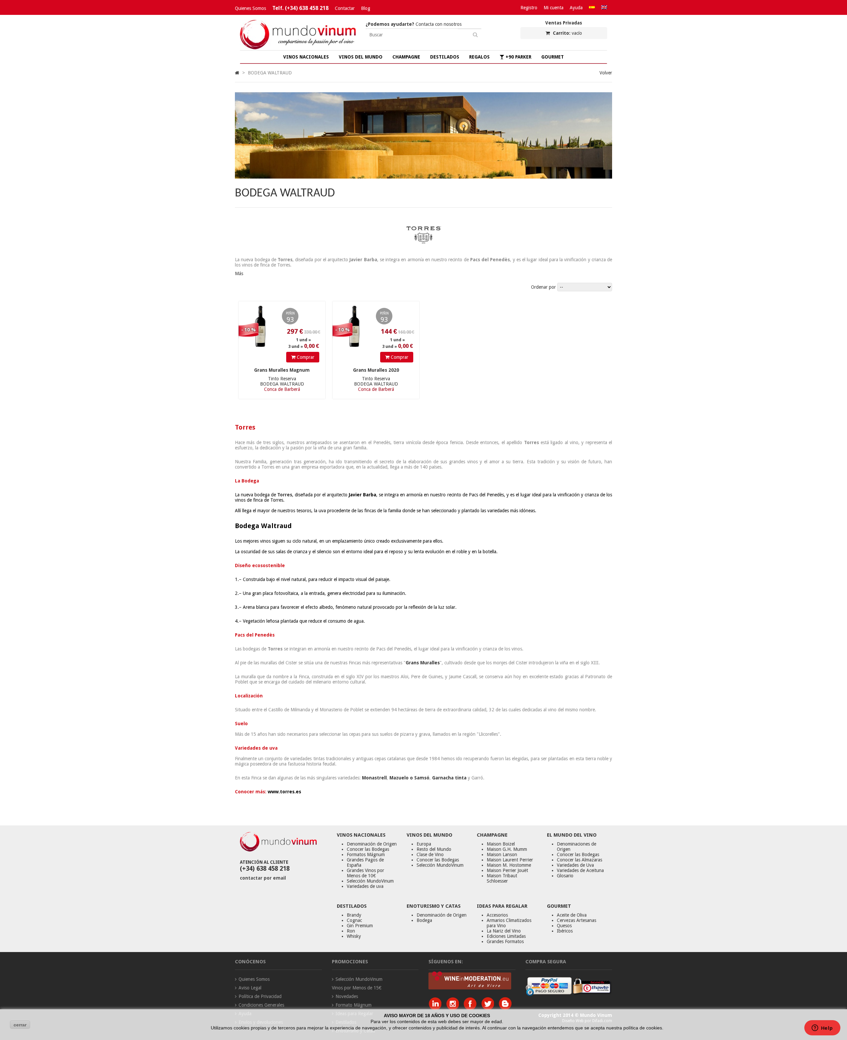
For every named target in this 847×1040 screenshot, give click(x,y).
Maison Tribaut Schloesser (502, 878)
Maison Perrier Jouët (507, 870)
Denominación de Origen (372, 844)
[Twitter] (489, 1008)
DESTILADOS (444, 57)
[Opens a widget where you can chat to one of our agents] (822, 1028)
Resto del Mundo (434, 849)
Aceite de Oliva (572, 915)
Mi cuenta (553, 7)
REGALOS (479, 57)
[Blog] (505, 1008)
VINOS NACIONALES (306, 57)
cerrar (20, 1024)
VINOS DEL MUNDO (360, 57)
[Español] (592, 7)
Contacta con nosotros (414, 24)
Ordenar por (543, 287)
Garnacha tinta (449, 777)
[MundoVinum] (298, 47)
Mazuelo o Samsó (409, 777)
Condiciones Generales (261, 1005)
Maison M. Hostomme (509, 865)
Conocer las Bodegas (368, 849)
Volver (606, 72)
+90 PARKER (517, 57)
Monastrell (374, 777)
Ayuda (576, 7)
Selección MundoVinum (370, 881)
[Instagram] (454, 1008)
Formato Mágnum (353, 1005)
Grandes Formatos (505, 941)
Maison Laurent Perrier (510, 859)
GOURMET (552, 57)
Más (239, 273)
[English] (604, 7)
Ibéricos (565, 931)
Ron (351, 931)
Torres (284, 494)
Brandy (354, 915)
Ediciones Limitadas (506, 936)
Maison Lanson (502, 854)
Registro (528, 7)
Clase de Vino (430, 854)
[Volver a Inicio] (237, 72)
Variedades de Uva (575, 865)
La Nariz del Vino (504, 931)
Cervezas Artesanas (576, 920)
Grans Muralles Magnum (282, 370)
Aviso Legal (250, 987)
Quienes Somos (250, 8)
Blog (365, 8)
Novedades (346, 996)
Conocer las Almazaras (579, 859)
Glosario (565, 875)
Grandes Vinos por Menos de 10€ (365, 873)
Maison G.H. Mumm (507, 849)
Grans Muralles (423, 662)
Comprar (304, 357)
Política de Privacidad (260, 996)
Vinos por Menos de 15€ (356, 987)
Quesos (564, 925)
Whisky (354, 936)
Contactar (345, 8)
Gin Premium (360, 925)
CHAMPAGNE (406, 57)
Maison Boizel (501, 844)
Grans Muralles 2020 (376, 370)
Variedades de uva (365, 886)
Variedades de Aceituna (580, 870)
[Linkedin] (436, 1008)
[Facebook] (472, 1008)
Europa (424, 844)
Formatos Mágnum (366, 854)
